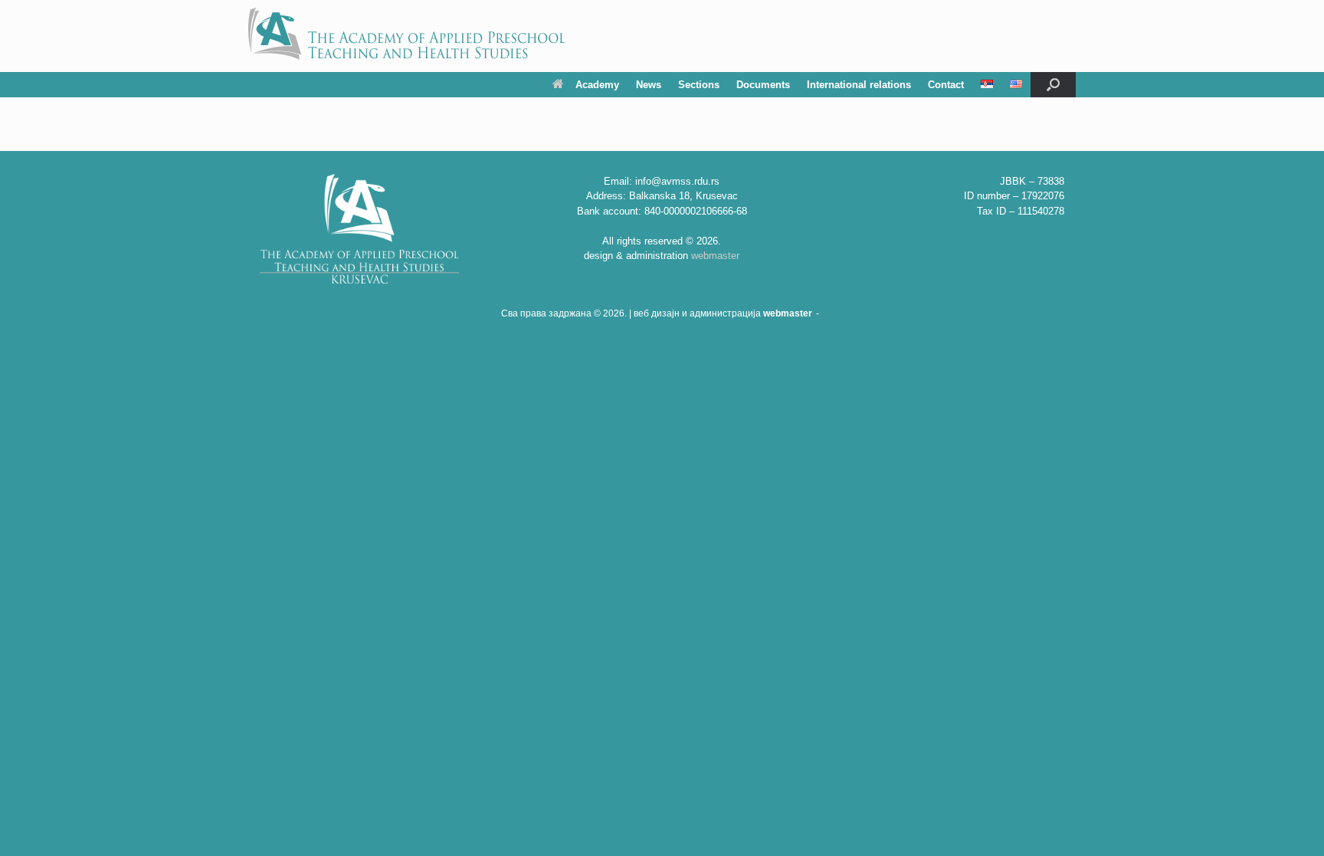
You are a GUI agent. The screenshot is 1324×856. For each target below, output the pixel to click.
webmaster (715, 255)
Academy (597, 84)
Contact (946, 84)
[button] (1053, 84)
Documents (763, 84)
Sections (698, 84)
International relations (859, 84)
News (648, 84)
